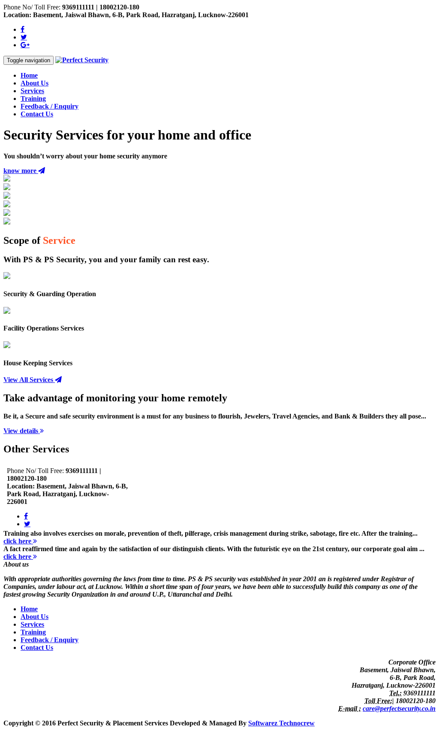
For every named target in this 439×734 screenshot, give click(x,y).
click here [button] (18, 541)
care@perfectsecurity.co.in (399, 708)
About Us (34, 83)
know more (20, 170)
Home (29, 75)
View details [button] (21, 430)
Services (32, 90)
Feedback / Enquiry (49, 106)
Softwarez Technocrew (281, 723)
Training (33, 98)
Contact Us (37, 114)
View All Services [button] (29, 379)
